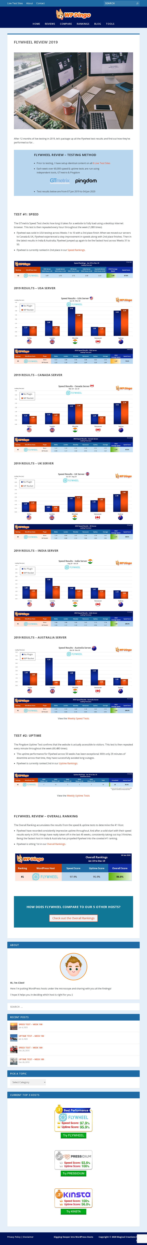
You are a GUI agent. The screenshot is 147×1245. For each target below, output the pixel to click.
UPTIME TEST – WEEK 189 (31, 1059)
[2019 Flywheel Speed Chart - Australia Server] (73, 670)
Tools (110, 24)
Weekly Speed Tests (78, 718)
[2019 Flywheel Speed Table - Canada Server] (73, 445)
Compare (66, 24)
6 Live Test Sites (101, 163)
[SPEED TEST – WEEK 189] (13, 1049)
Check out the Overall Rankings (73, 918)
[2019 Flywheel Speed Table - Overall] (73, 269)
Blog (97, 24)
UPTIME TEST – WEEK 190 (31, 1036)
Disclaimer (28, 1237)
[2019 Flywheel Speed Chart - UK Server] (73, 496)
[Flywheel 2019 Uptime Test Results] (73, 789)
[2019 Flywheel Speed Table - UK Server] (73, 532)
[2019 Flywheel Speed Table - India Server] (73, 619)
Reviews (50, 24)
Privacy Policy (14, 1237)
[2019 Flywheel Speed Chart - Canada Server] (73, 408)
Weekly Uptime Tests (78, 795)
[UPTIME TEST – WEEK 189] (13, 1061)
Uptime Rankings (68, 763)
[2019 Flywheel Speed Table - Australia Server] (73, 705)
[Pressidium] (73, 1168)
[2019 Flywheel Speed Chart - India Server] (73, 583)
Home (36, 24)
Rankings (83, 24)
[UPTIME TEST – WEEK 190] (13, 1037)
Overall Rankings (56, 844)
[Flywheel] (73, 1121)
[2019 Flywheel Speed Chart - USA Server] (73, 320)
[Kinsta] (73, 1206)
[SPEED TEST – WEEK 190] (13, 1026)
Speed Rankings (76, 250)
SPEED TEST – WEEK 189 (30, 1047)
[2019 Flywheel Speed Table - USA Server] (73, 356)
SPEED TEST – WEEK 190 (30, 1024)
